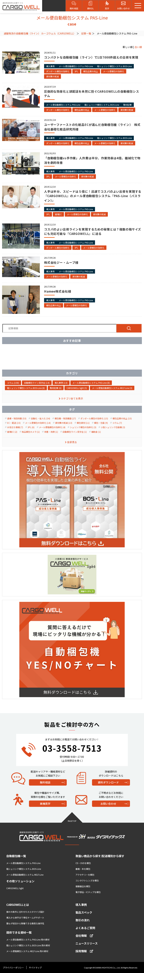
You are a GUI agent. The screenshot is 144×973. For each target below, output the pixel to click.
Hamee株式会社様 (57, 291)
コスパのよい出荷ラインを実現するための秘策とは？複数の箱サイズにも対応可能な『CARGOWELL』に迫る (92, 231)
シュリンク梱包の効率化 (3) (83, 427)
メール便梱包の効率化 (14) (38, 423)
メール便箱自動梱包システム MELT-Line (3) (112, 387)
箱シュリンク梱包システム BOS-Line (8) (26, 387)
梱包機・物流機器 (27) (65, 418)
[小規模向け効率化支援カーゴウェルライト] (72, 574)
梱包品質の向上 (90, 71)
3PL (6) (31, 427)
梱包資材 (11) (83, 423)
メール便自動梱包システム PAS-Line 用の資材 (27, 939)
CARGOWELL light (15, 888)
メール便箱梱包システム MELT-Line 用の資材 (27, 951)
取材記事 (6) (55, 387)
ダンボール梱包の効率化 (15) (94, 418)
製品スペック (84, 912)
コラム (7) (117, 423)
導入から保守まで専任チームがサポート (25, 917)
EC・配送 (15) (14, 423)
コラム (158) (13, 382)
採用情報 (81, 951)
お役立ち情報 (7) (15, 427)
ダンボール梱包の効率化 (57, 71)
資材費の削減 (52, 76)
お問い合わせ (108, 803)
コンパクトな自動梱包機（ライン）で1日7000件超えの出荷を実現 (91, 57)
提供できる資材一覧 (19, 932)
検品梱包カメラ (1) (31, 432)
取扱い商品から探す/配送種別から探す (100, 856)
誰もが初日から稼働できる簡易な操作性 (25, 923)
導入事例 (50, 66)
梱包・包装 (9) (101, 423)
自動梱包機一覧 (16, 856)
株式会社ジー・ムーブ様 (61, 262)
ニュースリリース (87, 943)
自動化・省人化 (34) (40, 418)
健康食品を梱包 (83, 886)
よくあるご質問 (85, 928)
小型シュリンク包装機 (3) (113, 427)
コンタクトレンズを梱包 (87, 880)
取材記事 (127, 104)
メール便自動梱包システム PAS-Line (76, 66)
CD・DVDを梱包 (83, 863)
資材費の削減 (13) (63, 423)
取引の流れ (83, 920)
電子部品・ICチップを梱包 (88, 892)
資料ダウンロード (108, 782)
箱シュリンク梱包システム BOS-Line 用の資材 (28, 945)
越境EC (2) (12, 432)
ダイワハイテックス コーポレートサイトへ (26, 960)
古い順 (138, 47)
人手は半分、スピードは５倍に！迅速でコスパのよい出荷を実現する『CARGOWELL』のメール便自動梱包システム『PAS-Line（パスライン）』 (92, 196)
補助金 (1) (96, 432)
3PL (76, 71)
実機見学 (45, 803)
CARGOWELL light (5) (77, 387)
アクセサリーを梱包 (85, 874)
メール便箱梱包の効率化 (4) (52, 427)
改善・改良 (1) (51, 432)
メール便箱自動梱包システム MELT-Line (24, 874)
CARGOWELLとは (17, 904)
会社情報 (81, 935)
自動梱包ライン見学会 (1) (75, 432)
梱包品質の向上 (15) (122, 418)
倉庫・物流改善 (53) (16, 418)
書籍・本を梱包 (83, 868)
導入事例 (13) (61, 382)
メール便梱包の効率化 (113, 71)
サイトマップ (35, 967)
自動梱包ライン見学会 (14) (37, 382)
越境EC (58, 214)
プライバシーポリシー (13, 967)
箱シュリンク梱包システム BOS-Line (114, 66)
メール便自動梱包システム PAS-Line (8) (91, 382)
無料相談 (45, 782)
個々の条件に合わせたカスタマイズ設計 (25, 911)
